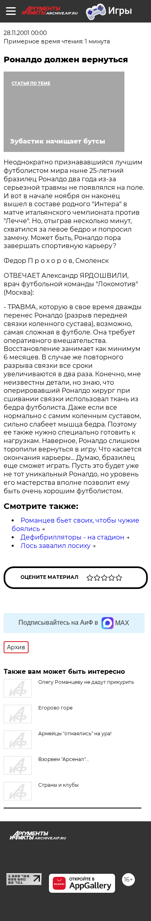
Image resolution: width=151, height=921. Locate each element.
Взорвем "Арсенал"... (63, 759)
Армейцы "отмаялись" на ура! (75, 733)
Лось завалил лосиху (56, 546)
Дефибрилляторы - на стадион (72, 537)
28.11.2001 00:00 (25, 33)
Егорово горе (55, 708)
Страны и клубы (58, 785)
